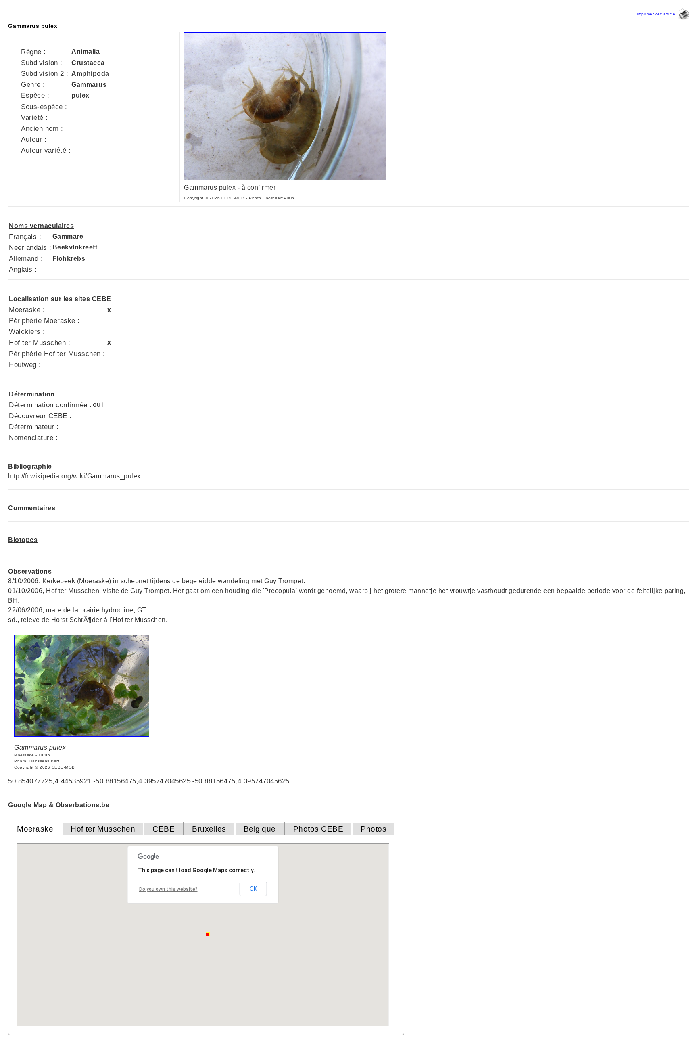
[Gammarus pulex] (81, 734)
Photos (373, 829)
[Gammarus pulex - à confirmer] (285, 177)
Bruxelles (209, 829)
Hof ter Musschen (103, 829)
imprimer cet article (657, 14)
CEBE (163, 829)
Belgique (260, 829)
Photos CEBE (318, 829)
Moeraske (35, 829)
